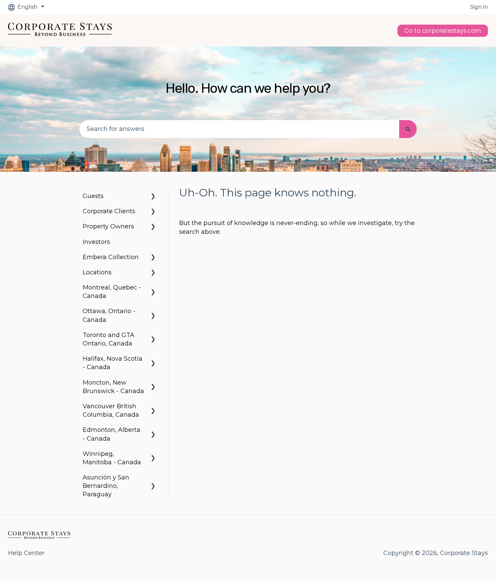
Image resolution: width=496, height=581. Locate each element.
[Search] (408, 129)
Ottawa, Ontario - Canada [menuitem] (109, 315)
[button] (153, 196)
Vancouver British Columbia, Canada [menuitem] (111, 410)
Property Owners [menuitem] (108, 226)
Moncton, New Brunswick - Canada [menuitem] (113, 387)
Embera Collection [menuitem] (111, 257)
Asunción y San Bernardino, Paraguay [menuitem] (106, 486)
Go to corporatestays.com (442, 30)
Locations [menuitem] (97, 272)
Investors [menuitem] (96, 242)
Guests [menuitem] (93, 196)
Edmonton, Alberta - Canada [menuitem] (111, 434)
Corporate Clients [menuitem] (109, 211)
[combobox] (239, 129)
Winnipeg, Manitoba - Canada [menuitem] (112, 458)
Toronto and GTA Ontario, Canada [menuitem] (108, 339)
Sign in (479, 7)
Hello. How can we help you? (248, 88)
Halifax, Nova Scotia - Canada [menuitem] (112, 363)
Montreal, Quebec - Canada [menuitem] (112, 292)
